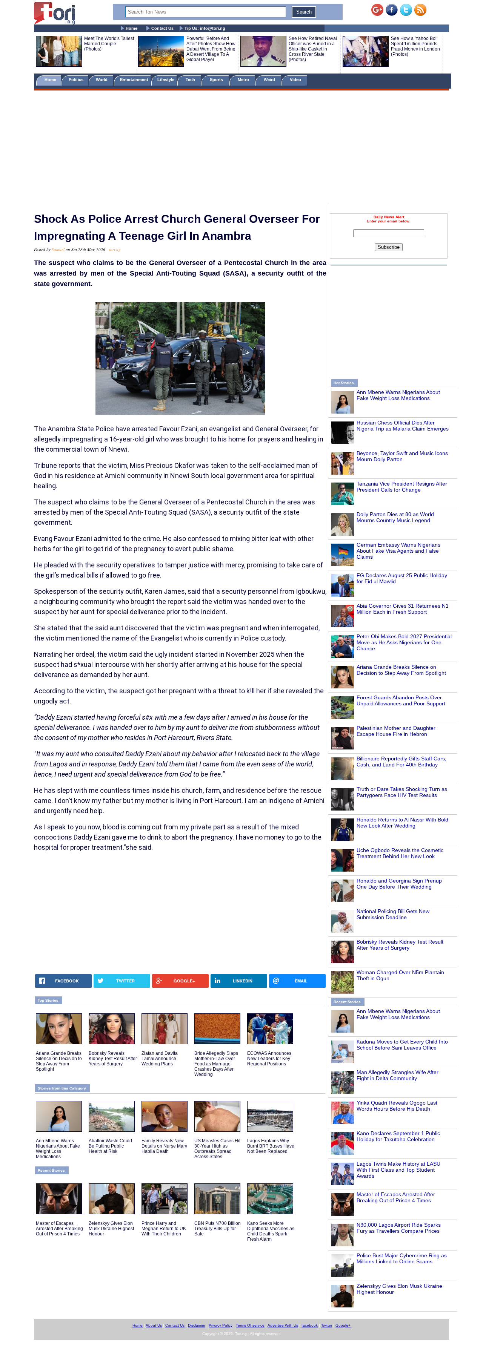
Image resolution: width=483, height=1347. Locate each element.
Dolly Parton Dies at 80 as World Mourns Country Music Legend (395, 517)
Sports (217, 79)
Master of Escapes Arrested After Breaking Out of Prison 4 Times (396, 1197)
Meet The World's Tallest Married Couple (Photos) (109, 44)
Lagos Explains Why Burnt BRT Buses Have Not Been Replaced (270, 1146)
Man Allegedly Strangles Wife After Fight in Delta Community (397, 1075)
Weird (270, 79)
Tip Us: (205, 28)
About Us (154, 1325)
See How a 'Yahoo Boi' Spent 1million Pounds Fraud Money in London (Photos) (415, 46)
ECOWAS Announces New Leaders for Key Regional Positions (269, 1059)
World (102, 79)
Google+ (343, 1325)
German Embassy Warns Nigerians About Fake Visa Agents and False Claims (398, 551)
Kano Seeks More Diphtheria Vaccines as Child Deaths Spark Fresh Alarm (270, 1231)
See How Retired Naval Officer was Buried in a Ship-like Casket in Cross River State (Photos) (313, 49)
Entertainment (134, 79)
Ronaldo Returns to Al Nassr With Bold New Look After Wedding (402, 823)
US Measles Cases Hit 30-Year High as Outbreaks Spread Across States (217, 1148)
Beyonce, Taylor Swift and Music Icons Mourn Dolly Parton (402, 456)
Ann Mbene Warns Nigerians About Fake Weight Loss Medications (398, 395)
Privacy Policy (220, 1325)
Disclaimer (196, 1325)
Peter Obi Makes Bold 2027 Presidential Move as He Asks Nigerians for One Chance (404, 642)
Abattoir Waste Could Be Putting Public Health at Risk (110, 1146)
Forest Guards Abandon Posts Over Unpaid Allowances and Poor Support (401, 700)
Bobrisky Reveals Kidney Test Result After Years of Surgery (400, 945)
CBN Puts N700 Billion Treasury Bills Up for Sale (217, 1229)
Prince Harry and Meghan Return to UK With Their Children (164, 1229)
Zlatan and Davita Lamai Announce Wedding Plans (160, 1059)
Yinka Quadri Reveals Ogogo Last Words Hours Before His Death (397, 1106)
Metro (244, 79)
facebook (309, 1325)
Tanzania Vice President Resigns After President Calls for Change (402, 487)
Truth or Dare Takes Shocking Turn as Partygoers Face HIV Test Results (402, 792)
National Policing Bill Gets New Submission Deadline (393, 914)
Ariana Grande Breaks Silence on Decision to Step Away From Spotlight (401, 670)
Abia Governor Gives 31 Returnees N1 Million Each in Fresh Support (403, 609)
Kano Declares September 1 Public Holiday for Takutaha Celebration (398, 1136)
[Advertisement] (241, 148)
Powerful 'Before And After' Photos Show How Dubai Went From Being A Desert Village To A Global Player (210, 49)
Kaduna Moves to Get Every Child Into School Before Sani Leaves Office (402, 1045)
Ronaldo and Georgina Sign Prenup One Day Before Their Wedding (399, 884)
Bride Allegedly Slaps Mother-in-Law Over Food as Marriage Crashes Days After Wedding (216, 1064)
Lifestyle (166, 79)
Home (131, 28)
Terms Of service (250, 1325)
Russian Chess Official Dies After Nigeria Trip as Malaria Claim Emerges (403, 426)
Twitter (326, 1325)
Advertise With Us (283, 1325)
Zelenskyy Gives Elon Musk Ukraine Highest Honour (111, 1229)
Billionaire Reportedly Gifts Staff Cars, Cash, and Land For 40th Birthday (401, 761)
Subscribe (389, 247)
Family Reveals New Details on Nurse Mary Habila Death (164, 1146)
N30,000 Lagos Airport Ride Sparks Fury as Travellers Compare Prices (399, 1228)
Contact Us (162, 28)
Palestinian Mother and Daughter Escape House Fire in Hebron (396, 731)
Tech (191, 79)
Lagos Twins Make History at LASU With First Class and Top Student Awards (398, 1170)
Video (296, 79)
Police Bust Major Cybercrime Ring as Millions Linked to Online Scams (402, 1258)
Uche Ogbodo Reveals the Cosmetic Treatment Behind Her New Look (400, 853)
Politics (76, 79)
